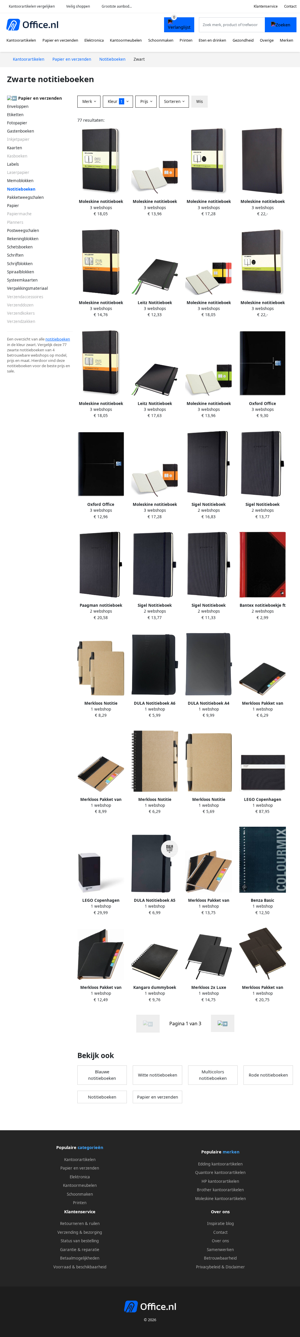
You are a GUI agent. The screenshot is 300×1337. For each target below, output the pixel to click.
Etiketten (15, 114)
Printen (186, 40)
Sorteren (173, 101)
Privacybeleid (208, 1267)
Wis (199, 101)
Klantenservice (266, 6)
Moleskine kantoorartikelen (220, 1198)
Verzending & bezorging (79, 1232)
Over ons (220, 1240)
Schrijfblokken (20, 263)
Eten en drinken (212, 40)
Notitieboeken (102, 1097)
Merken (286, 40)
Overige (267, 40)
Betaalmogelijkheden (79, 1258)
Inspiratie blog (220, 1223)
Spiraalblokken (20, 271)
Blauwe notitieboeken (102, 1075)
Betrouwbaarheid (220, 1258)
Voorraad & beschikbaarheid (79, 1267)
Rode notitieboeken (268, 1075)
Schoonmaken (160, 40)
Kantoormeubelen (126, 40)
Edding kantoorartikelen (220, 1164)
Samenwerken (220, 1249)
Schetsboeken (20, 247)
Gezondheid (243, 40)
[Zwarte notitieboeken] (222, 1023)
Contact (290, 6)
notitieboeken (57, 339)
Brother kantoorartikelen (220, 1189)
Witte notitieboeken (157, 1075)
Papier (13, 205)
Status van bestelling (80, 1240)
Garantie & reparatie (79, 1249)
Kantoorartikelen (21, 40)
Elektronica (94, 40)
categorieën (90, 1147)
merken (231, 1152)
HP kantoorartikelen (220, 1181)
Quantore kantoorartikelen (220, 1172)
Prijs (144, 101)
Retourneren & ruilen (80, 1223)
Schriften (15, 255)
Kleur (115, 101)
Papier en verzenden (60, 40)
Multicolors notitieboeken (213, 1075)
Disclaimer (235, 1267)
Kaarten (14, 147)
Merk (87, 101)
